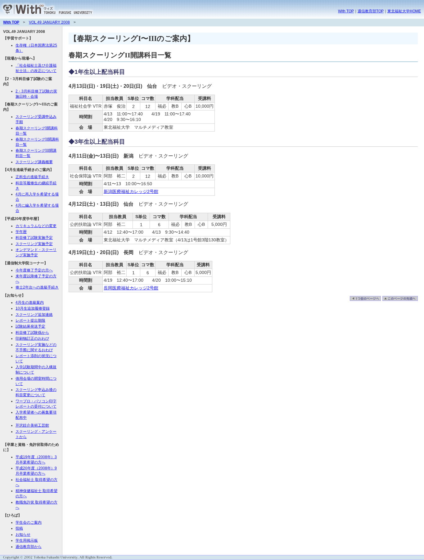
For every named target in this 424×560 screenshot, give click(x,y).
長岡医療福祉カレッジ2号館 (131, 287)
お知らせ (23, 534)
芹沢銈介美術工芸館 (32, 425)
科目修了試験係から (32, 332)
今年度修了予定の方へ (34, 270)
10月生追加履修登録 (33, 308)
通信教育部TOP (371, 11)
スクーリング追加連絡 (34, 314)
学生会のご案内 (29, 522)
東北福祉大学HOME (404, 11)
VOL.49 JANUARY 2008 (49, 22)
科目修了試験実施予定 (34, 237)
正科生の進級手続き (32, 177)
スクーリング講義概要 (34, 162)
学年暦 (21, 232)
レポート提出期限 (30, 320)
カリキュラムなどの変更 (36, 226)
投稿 (19, 528)
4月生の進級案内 (30, 302)
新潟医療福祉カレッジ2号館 (131, 191)
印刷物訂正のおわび (32, 338)
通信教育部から (29, 546)
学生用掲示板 (27, 540)
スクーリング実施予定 (34, 244)
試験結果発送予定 (30, 326)
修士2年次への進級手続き (37, 287)
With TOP (346, 11)
